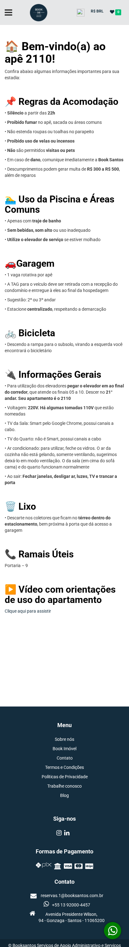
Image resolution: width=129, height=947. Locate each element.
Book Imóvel (64, 748)
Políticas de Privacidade (65, 776)
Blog (64, 795)
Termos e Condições (64, 767)
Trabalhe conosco (64, 786)
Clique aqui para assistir (28, 611)
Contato (65, 757)
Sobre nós (64, 739)
